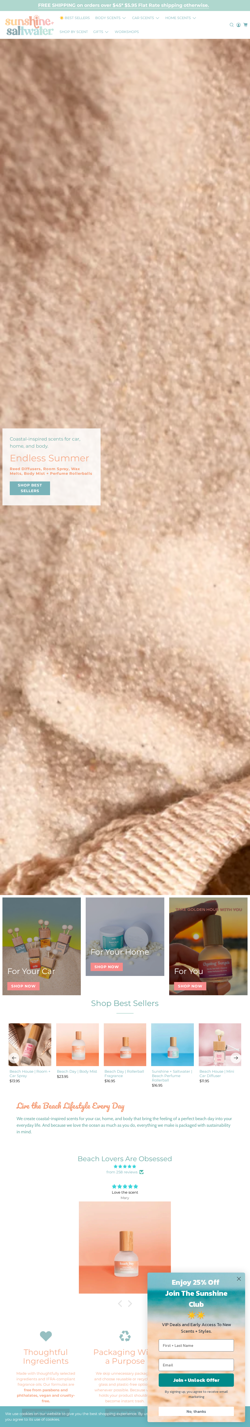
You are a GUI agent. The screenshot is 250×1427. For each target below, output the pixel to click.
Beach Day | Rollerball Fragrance (124, 1073)
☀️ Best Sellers (75, 18)
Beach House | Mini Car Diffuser (216, 1073)
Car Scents (143, 18)
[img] (125, 1166)
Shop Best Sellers (125, 1003)
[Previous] (14, 1058)
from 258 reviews (121, 1172)
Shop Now (23, 986)
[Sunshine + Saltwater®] (29, 25)
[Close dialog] (239, 1279)
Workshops (127, 32)
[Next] (235, 1058)
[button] (121, 1303)
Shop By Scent (74, 32)
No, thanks (196, 1411)
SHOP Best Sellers (30, 488)
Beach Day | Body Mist (77, 1071)
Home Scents (178, 18)
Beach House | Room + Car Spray (30, 1073)
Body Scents (108, 18)
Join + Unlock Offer (196, 1380)
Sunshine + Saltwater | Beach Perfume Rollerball (172, 1075)
